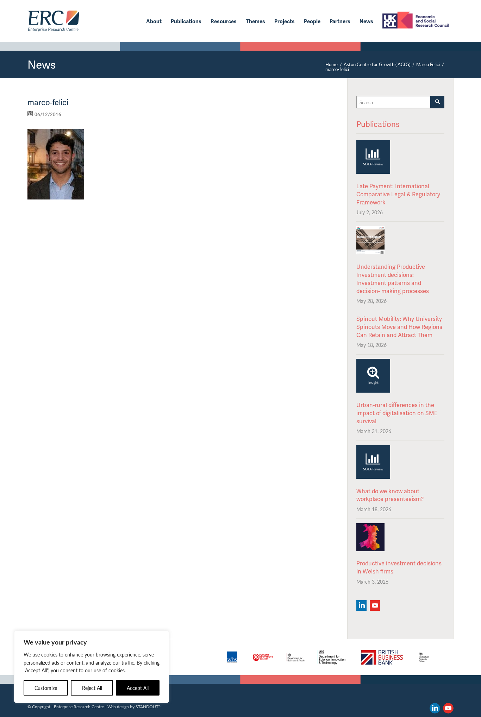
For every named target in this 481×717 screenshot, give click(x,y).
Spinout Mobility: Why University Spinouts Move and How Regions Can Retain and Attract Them (399, 327)
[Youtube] (375, 605)
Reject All (92, 687)
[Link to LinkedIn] (435, 708)
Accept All (138, 687)
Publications (378, 124)
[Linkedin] (361, 605)
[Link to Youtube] (448, 708)
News (41, 64)
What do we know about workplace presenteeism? (390, 495)
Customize (46, 687)
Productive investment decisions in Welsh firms (399, 567)
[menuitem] (154, 21)
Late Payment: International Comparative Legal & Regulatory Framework (398, 194)
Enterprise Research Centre (79, 706)
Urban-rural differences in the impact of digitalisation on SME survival (396, 413)
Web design (118, 706)
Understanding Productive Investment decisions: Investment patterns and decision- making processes (392, 278)
